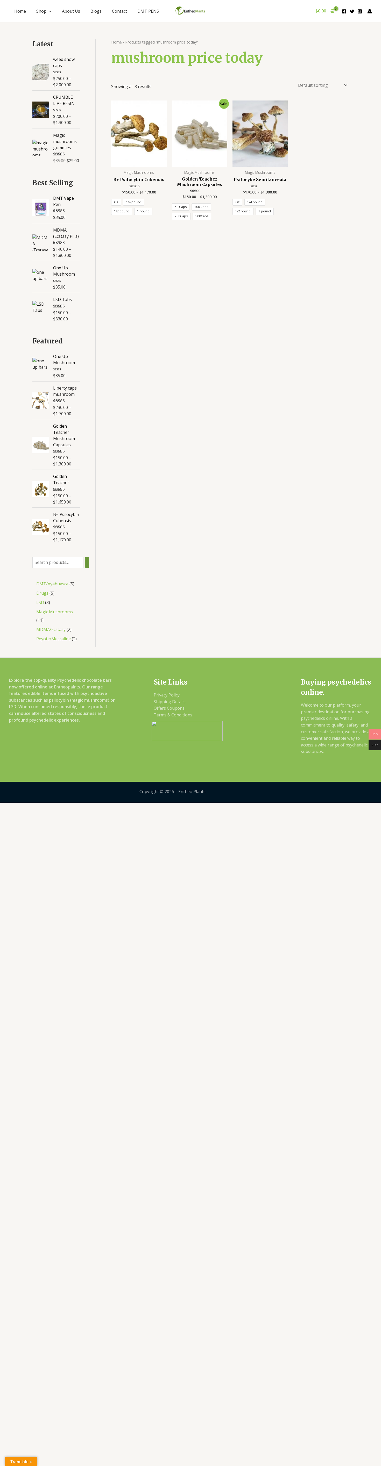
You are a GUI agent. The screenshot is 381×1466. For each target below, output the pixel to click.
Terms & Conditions (173, 715)
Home (20, 11)
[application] (49, 11)
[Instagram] (359, 11)
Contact (119, 11)
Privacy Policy (167, 695)
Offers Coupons (169, 708)
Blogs (96, 11)
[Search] (87, 562)
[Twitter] (352, 11)
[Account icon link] (369, 11)
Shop (41, 11)
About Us (71, 11)
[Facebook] (344, 11)
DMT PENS (148, 11)
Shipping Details (170, 702)
